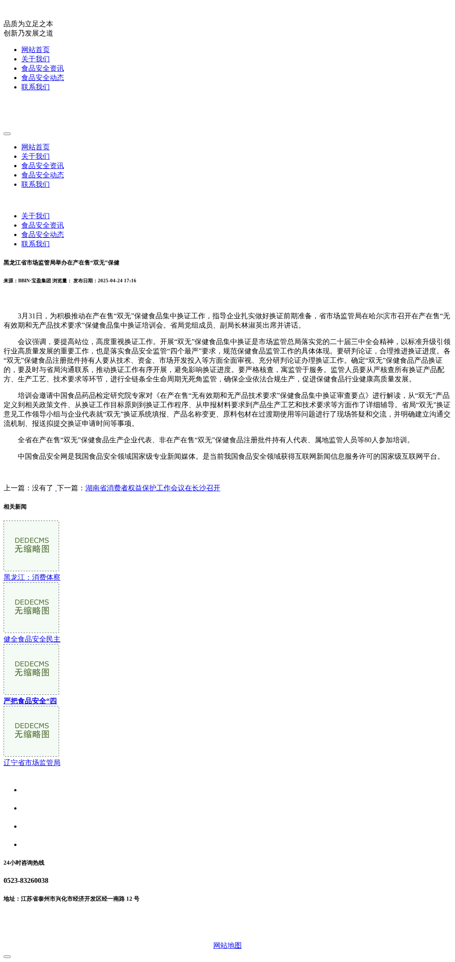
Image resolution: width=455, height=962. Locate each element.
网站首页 (35, 49)
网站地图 (227, 945)
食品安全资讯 (42, 68)
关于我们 (35, 59)
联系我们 (35, 87)
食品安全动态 (42, 77)
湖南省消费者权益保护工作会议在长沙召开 (152, 488)
